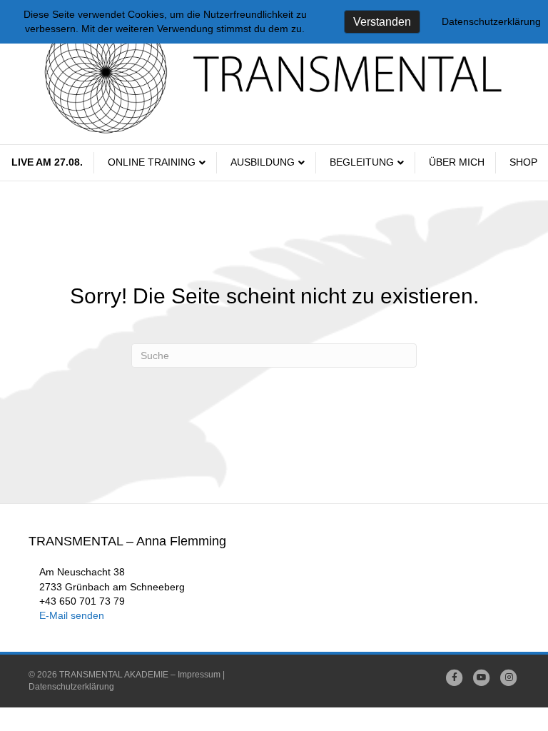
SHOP (523, 162)
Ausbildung (262, 162)
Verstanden (382, 22)
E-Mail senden (71, 615)
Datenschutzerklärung (71, 687)
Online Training (152, 162)
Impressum (199, 675)
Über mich (456, 162)
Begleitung (362, 162)
